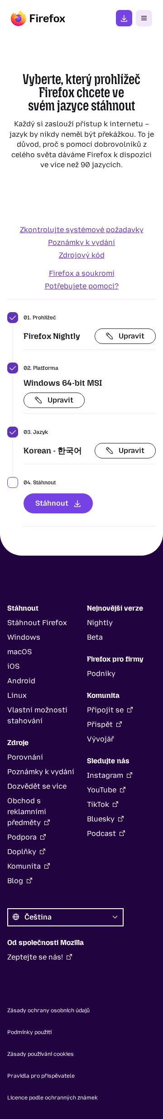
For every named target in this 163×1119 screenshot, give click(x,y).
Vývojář (100, 739)
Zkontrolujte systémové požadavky (82, 229)
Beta (95, 637)
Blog (15, 880)
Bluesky (101, 819)
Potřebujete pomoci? (82, 286)
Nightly (100, 622)
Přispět (100, 724)
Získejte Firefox (124, 18)
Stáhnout (51, 503)
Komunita (24, 866)
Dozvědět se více (37, 786)
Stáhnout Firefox (37, 622)
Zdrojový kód (82, 255)
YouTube (101, 790)
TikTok (98, 804)
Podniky (101, 673)
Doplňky (21, 851)
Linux (17, 695)
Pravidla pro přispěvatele (41, 1076)
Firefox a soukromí (82, 273)
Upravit (131, 336)
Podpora (22, 837)
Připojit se (105, 710)
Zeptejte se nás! (35, 957)
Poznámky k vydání (81, 242)
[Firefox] (38, 18)
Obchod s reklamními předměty (26, 811)
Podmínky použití (29, 1032)
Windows (23, 637)
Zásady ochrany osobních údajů (48, 1010)
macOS (19, 651)
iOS (13, 666)
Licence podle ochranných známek (52, 1097)
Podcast (101, 833)
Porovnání (25, 757)
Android (21, 680)
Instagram (105, 775)
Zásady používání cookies (40, 1054)
